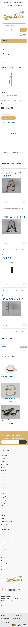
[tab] (14, 134)
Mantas (3, 494)
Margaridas (4, 497)
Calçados (3, 470)
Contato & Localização (18, 2)
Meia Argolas (4, 500)
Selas (2, 505)
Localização (4, 549)
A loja (2, 534)
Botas (2, 461)
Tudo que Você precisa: (11, 41)
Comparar (21, 100)
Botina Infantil (4, 464)
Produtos (3, 561)
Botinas (3, 467)
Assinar (22, 442)
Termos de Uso (19, 5)
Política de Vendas (9, 5)
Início (2, 67)
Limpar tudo (3, 346)
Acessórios (4, 455)
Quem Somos (7, 2)
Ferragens (10, 67)
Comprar (9, 118)
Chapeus (3, 476)
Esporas (3, 482)
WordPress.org (4, 524)
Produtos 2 (4, 564)
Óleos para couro (5, 503)
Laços (2, 491)
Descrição (14, 133)
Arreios (3, 458)
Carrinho (3, 50)
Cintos (2, 479)
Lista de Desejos (5, 62)
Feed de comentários (6, 521)
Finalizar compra (5, 54)
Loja (2, 46)
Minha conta (4, 58)
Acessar (3, 515)
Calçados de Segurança (7, 473)
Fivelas (3, 488)
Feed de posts (4, 518)
